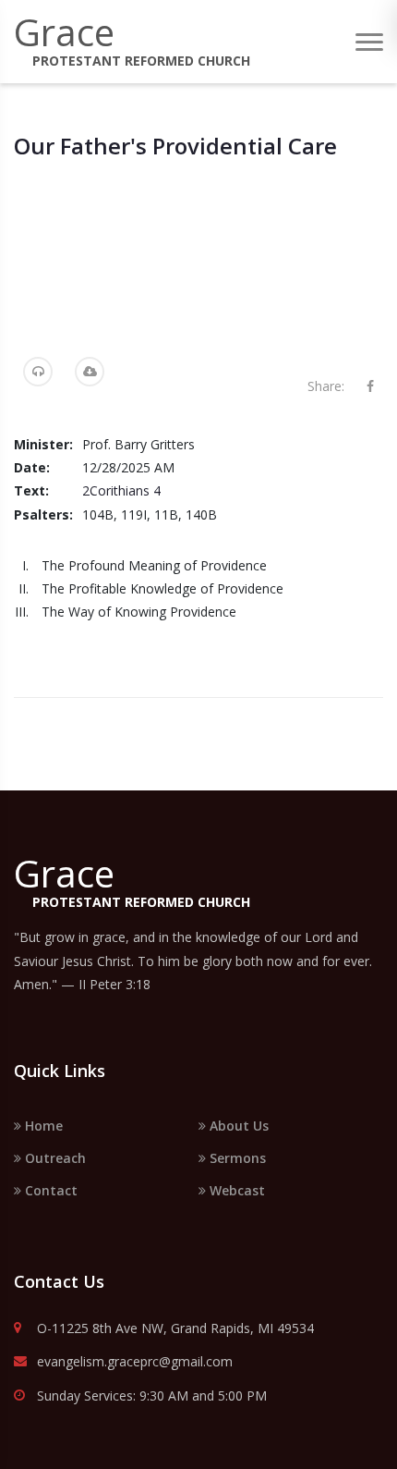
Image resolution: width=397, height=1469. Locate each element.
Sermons (236, 1158)
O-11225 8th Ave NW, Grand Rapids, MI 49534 (175, 1329)
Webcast (235, 1190)
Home (42, 1125)
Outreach (53, 1158)
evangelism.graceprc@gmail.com (135, 1362)
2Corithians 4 (121, 490)
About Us (237, 1125)
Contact (49, 1190)
